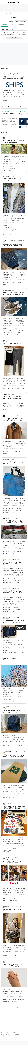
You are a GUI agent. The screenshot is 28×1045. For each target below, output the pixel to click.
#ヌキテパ (9, 999)
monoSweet (7, 394)
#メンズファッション (8, 166)
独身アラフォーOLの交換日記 (11, 906)
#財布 (21, 510)
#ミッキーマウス (13, 580)
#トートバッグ (18, 508)
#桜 (4, 699)
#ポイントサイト (12, 100)
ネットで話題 (13, 24)
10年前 (12, 859)
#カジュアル (13, 334)
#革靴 (20, 796)
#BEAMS (13, 898)
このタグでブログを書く (21, 21)
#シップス (11, 231)
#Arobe (5, 999)
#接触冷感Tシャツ (15, 229)
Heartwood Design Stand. (10, 658)
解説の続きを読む (13, 37)
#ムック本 (5, 650)
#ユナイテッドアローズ (8, 332)
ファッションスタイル (9, 138)
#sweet (5, 578)
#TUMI (4, 745)
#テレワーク (13, 745)
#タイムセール (6, 409)
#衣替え (9, 388)
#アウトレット (6, 229)
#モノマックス (6, 508)
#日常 (16, 282)
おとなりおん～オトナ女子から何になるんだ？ (14, 617)
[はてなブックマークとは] (10, 106)
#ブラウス (10, 955)
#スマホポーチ (21, 652)
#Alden (11, 796)
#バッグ (23, 745)
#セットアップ (11, 225)
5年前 (12, 394)
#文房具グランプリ (13, 848)
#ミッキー (5, 580)
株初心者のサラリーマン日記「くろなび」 (13, 706)
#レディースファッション (9, 168)
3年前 (16, 138)
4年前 (13, 290)
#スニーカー (6, 334)
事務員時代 (7, 961)
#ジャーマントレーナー (8, 233)
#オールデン (6, 796)
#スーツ (17, 328)
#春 (6, 699)
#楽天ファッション (19, 233)
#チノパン (11, 553)
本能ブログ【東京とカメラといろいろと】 (13, 751)
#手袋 (19, 282)
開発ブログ (17, 1034)
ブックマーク (5, 111)
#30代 (4, 282)
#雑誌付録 (5, 582)
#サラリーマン (10, 282)
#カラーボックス (21, 388)
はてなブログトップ (5, 1035)
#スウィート (10, 578)
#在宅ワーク (19, 334)
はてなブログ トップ (7, 13)
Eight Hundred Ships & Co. (9, 113)
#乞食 (14, 955)
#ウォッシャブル (7, 234)
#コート (16, 451)
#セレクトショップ (7, 170)
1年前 (14, 74)
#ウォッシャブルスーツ (17, 330)
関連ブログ (21, 24)
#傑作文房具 (6, 852)
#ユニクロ (5, 553)
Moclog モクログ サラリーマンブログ (13, 240)
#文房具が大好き (7, 850)
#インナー (5, 231)
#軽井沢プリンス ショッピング (10, 227)
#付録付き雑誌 (6, 510)
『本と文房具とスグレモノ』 (11, 803)
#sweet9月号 (17, 578)
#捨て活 (5, 388)
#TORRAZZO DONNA (18, 999)
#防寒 (4, 284)
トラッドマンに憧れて (9, 415)
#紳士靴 (5, 797)
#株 (8, 745)
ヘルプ (12, 1034)
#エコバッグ (12, 650)
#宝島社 (18, 582)
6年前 (19, 803)
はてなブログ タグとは (6, 1034)
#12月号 (12, 512)
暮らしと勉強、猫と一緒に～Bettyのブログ (14, 340)
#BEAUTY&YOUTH (12, 1001)
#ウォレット (6, 512)
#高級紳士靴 (11, 797)
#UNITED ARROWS (7, 900)
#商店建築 (12, 701)
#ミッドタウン (11, 699)
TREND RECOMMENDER (10, 559)
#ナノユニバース (19, 332)
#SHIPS (5, 100)
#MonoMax (5, 848)
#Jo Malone (6, 701)
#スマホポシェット (7, 652)
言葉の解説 (5, 24)
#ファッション (6, 898)
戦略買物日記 (8, 176)
